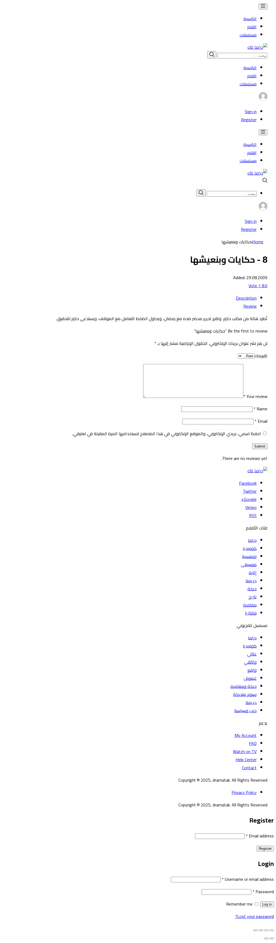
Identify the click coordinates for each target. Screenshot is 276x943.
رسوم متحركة (245, 694)
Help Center (246, 759)
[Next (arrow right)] (266, 938)
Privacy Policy (244, 792)
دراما (252, 540)
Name (260, 409)
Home (257, 242)
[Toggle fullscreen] (261, 930)
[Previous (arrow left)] (272, 938)
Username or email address (248, 879)
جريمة (251, 581)
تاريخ (253, 597)
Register (249, 120)
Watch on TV (245, 751)
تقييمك (261, 356)
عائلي (252, 654)
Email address (260, 836)
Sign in (251, 112)
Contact (249, 768)
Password (263, 891)
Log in (267, 904)
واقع (252, 670)
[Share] (266, 930)
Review (250, 306)
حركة (252, 589)
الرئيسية (250, 19)
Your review (255, 396)
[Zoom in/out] (255, 930)
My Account (245, 735)
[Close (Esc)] (272, 930)
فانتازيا (251, 613)
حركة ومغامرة (243, 686)
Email (261, 421)
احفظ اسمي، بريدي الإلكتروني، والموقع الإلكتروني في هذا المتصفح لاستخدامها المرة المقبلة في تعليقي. (166, 433)
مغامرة (250, 605)
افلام (252, 27)
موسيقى (249, 564)
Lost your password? (254, 916)
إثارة (253, 572)
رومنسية (249, 556)
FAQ (253, 743)
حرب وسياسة (245, 710)
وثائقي (250, 662)
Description (246, 298)
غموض (250, 678)
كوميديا (250, 548)
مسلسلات (248, 35)
